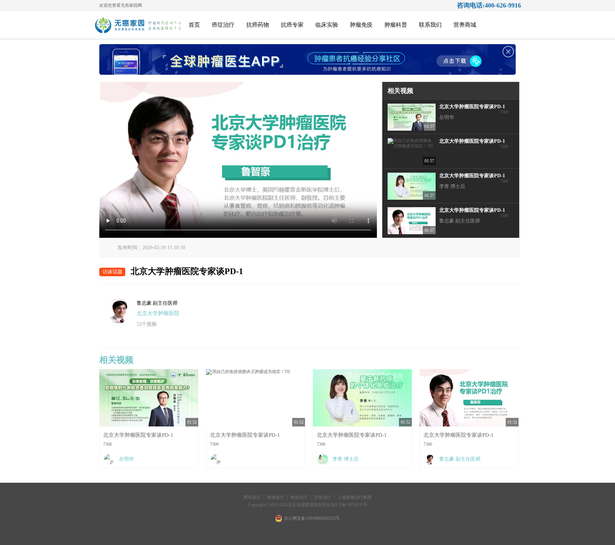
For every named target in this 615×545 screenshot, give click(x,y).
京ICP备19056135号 (349, 504)
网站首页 (252, 497)
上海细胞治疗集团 (354, 497)
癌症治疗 (223, 25)
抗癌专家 (292, 25)
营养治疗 (322, 497)
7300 (467, 116)
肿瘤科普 (395, 25)
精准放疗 (276, 497)
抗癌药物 (257, 25)
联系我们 (430, 25)
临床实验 (326, 25)
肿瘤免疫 (361, 25)
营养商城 (464, 25)
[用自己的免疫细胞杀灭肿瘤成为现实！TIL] (255, 459)
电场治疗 (299, 497)
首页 (194, 25)
